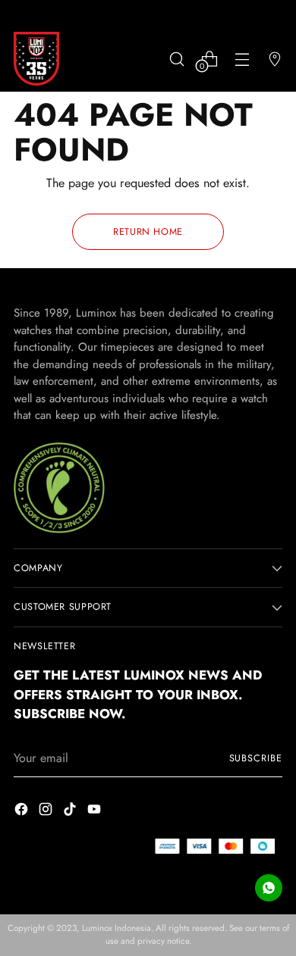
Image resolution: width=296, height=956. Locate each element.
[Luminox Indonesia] (36, 59)
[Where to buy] (274, 58)
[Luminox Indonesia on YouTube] (96, 811)
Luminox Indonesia (116, 928)
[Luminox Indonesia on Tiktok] (71, 811)
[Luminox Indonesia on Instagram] (47, 811)
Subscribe (255, 758)
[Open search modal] (176, 58)
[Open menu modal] (241, 58)
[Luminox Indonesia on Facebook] (23, 811)
